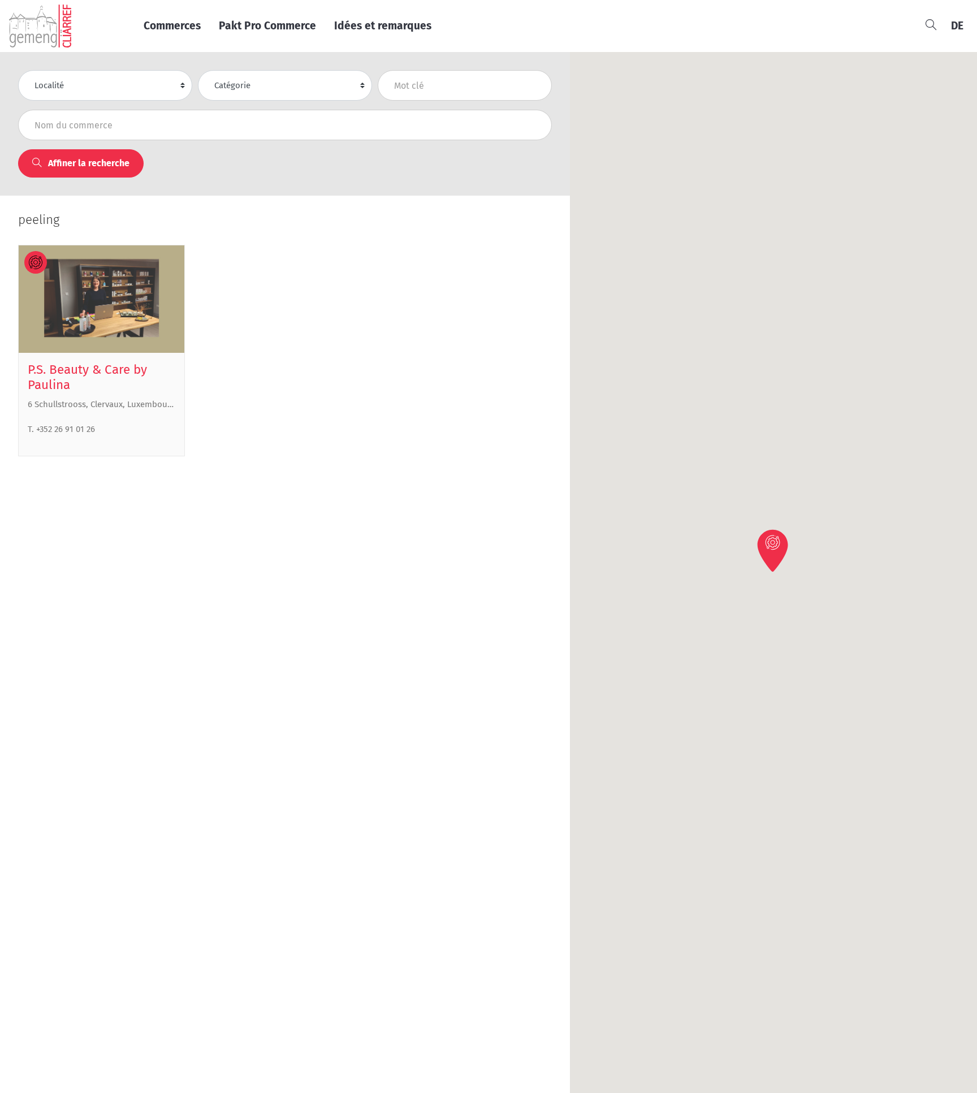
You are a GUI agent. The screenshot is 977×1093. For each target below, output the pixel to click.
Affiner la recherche (87, 163)
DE (957, 25)
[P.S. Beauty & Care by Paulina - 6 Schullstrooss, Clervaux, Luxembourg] (101, 299)
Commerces (172, 25)
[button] (773, 550)
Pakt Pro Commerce (267, 25)
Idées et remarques (382, 25)
